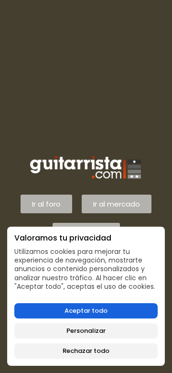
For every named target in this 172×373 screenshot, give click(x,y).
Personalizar (86, 330)
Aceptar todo (86, 310)
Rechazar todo (86, 350)
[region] (86, 296)
